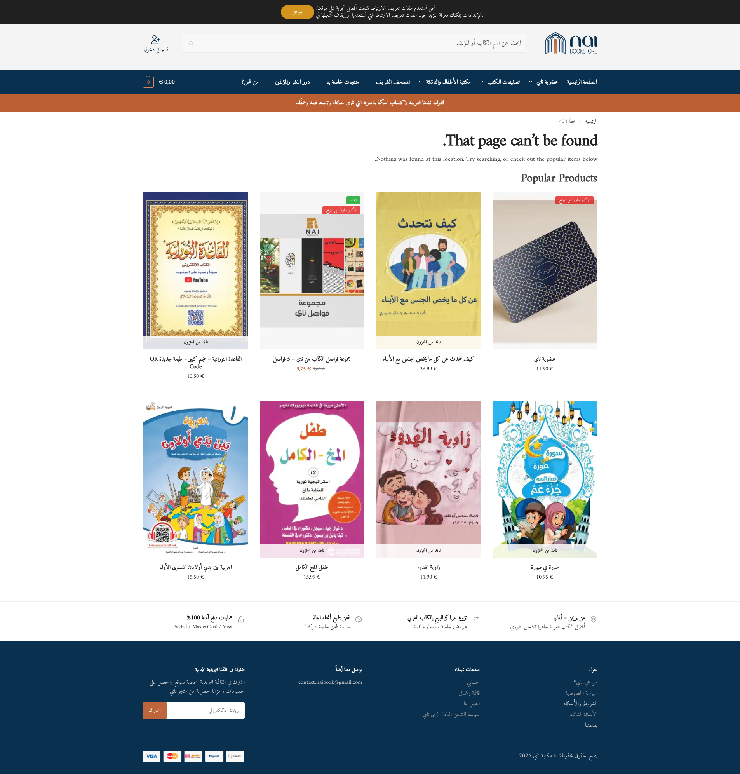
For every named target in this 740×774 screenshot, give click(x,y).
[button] (159, 82)
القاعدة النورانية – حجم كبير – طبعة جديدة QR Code (196, 363)
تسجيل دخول (156, 49)
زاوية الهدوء (428, 568)
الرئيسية (591, 121)
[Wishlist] (504, 204)
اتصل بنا (472, 704)
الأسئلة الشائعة (583, 715)
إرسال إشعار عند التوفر (428, 385)
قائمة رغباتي (469, 693)
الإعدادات (472, 15)
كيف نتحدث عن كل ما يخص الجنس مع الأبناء (429, 359)
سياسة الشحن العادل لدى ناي (451, 715)
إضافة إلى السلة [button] (545, 385)
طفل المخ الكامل (312, 568)
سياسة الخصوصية (581, 693)
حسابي (473, 682)
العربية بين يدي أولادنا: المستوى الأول (196, 568)
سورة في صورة (545, 568)
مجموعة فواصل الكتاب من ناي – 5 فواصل (312, 359)
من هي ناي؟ (585, 682)
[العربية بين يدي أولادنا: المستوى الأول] (195, 479)
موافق (298, 12)
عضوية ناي (544, 359)
